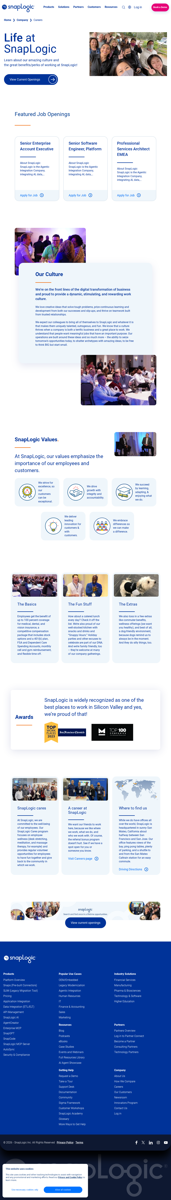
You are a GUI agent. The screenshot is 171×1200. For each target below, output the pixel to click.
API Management (13, 1012)
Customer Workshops (71, 1108)
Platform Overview (14, 980)
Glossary (64, 1118)
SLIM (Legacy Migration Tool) (20, 990)
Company (22, 20)
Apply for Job (29, 195)
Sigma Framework (69, 1102)
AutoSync (9, 1049)
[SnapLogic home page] (20, 959)
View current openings (85, 922)
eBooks (63, 1041)
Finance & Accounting (71, 1006)
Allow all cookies (63, 1189)
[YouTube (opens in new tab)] (166, 1142)
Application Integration (16, 1001)
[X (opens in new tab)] (143, 1142)
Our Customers (123, 1092)
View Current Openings (25, 79)
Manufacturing (123, 985)
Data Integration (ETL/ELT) (18, 1006)
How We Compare (124, 1081)
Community (69, 1097)
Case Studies (66, 1046)
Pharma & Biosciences (127, 990)
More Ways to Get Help (72, 1124)
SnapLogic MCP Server (16, 1044)
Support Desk (70, 1087)
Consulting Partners (125, 1046)
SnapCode (9, 1038)
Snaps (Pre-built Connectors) (20, 985)
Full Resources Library (72, 1057)
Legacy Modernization (72, 985)
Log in (117, 1113)
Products (8, 974)
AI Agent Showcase (70, 1062)
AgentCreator (11, 1022)
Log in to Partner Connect (129, 1036)
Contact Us (120, 1108)
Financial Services (124, 980)
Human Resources (69, 996)
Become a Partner (124, 1041)
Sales (62, 1012)
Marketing (65, 1017)
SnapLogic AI (11, 1017)
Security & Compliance (16, 1054)
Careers (118, 1086)
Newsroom (120, 1097)
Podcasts (64, 1036)
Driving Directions (130, 869)
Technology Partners (126, 1052)
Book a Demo (160, 7)
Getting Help (66, 1070)
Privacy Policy (65, 1142)
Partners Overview (124, 1030)
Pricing (7, 996)
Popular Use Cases (70, 974)
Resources (65, 1024)
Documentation (71, 1092)
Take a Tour (66, 1081)
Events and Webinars (71, 1052)
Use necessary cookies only (25, 1189)
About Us (119, 1076)
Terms (79, 1142)
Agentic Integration (70, 990)
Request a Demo (68, 1076)
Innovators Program (126, 1102)
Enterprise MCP (12, 1028)
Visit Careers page (80, 858)
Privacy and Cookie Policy (70, 1177)
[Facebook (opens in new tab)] (136, 1143)
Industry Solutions (125, 974)
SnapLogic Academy (71, 1113)
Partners (119, 1024)
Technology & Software (127, 996)
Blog (61, 1030)
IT (60, 1001)
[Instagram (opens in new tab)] (158, 1142)
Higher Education (124, 1001)
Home (7, 20)
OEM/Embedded (68, 980)
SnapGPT (9, 1033)
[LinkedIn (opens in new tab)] (151, 1143)
